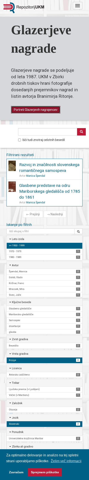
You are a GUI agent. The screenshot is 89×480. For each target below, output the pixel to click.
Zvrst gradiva (20, 339)
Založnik (17, 403)
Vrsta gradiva (20, 353)
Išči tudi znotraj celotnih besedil (43, 140)
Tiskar (15, 382)
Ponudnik (17, 432)
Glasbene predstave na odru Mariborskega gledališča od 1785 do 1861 (49, 191)
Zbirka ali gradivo (22, 446)
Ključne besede (21, 302)
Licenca (17, 368)
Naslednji (55, 214)
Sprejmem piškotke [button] (45, 472)
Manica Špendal (35, 175)
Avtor (15, 265)
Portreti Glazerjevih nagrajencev (35, 109)
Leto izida (18, 239)
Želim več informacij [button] (66, 461)
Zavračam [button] (16, 472)
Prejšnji (33, 214)
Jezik (15, 417)
